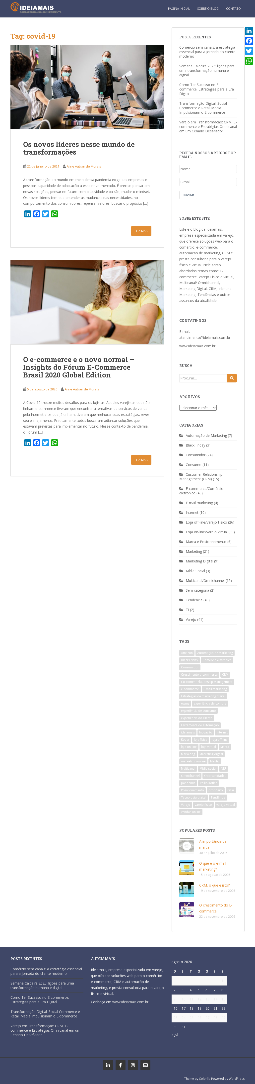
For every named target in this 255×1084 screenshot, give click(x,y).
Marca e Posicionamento (206, 541)
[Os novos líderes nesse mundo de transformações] (87, 87)
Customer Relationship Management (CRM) (200, 476)
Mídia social (208, 768)
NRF (223, 768)
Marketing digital (211, 754)
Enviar (188, 195)
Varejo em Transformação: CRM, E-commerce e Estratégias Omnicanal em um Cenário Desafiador (208, 126)
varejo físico (203, 805)
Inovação (205, 732)
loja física (200, 739)
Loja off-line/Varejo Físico (206, 522)
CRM (225, 674)
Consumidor (195, 454)
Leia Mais (141, 231)
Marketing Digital (199, 561)
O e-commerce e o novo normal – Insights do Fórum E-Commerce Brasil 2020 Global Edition (78, 367)
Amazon (187, 653)
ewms (185, 703)
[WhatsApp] (249, 61)
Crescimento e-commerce (199, 674)
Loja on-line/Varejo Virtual (207, 532)
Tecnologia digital (193, 797)
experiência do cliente (196, 718)
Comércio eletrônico (217, 660)
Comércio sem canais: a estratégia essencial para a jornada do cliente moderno (207, 52)
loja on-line (189, 747)
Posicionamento (192, 790)
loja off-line (220, 739)
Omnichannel (190, 776)
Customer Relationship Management (206, 682)
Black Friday (195, 445)
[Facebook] (249, 41)
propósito (215, 790)
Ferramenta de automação (200, 725)
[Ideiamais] (108, 1065)
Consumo (193, 464)
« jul (175, 1034)
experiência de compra (210, 703)
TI (187, 609)
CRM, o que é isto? (214, 885)
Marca (224, 747)
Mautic (214, 761)
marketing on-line (193, 761)
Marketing (194, 551)
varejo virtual (225, 805)
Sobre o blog (208, 8)
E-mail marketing (199, 502)
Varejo (191, 619)
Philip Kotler (208, 783)
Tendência (194, 600)
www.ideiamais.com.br (197, 346)
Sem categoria (197, 590)
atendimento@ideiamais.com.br (204, 337)
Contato (233, 8)
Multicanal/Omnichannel (205, 580)
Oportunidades (215, 776)
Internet (192, 512)
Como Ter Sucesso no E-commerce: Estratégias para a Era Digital (206, 89)
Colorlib (204, 1079)
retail (231, 790)
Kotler (185, 739)
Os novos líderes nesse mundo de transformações (79, 148)
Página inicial (179, 8)
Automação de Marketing (206, 435)
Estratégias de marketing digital (203, 696)
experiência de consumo (198, 711)
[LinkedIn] (249, 31)
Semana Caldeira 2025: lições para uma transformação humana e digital (207, 70)
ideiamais (188, 732)
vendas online (191, 812)
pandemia (188, 783)
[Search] (232, 378)
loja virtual (208, 747)
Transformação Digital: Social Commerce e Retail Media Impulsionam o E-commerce (203, 108)
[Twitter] (249, 51)
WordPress (237, 1079)
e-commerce (190, 689)
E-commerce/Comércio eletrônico (201, 490)
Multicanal (188, 768)
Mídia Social (195, 570)
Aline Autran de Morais (84, 166)
